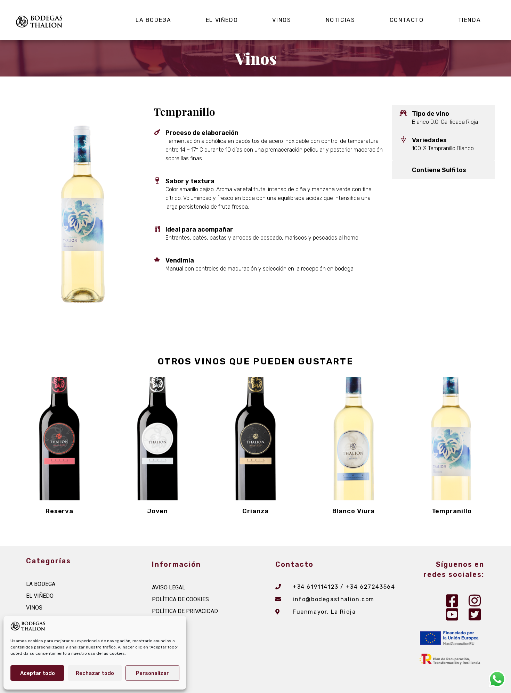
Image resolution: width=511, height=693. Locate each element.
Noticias (340, 20)
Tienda (469, 20)
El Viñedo (222, 20)
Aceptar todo (37, 673)
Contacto (407, 20)
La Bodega (153, 20)
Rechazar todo (95, 673)
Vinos (281, 20)
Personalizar (152, 673)
